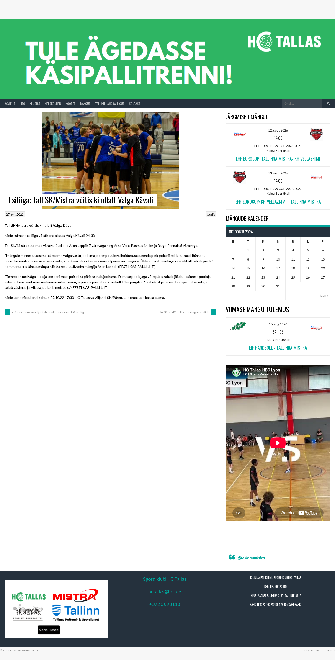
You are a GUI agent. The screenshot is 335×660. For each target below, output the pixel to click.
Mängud (85, 103)
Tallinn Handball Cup (109, 103)
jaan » (324, 295)
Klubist (35, 103)
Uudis (211, 214)
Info (22, 103)
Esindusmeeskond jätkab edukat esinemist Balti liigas (46, 312)
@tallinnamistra (251, 557)
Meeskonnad (53, 103)
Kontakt (134, 103)
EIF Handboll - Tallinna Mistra (278, 347)
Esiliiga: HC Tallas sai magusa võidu (187, 312)
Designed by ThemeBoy (319, 650)
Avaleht (10, 103)
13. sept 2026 (278, 173)
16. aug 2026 (278, 324)
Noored (71, 103)
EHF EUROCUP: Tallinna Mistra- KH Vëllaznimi (278, 158)
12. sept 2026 (278, 130)
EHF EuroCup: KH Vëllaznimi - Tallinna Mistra (278, 201)
